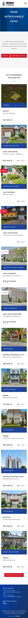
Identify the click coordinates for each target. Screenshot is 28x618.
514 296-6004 (9, 595)
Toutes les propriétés (14, 575)
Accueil (5, 55)
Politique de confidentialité (11, 612)
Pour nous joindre (18, 55)
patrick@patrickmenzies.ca (15, 596)
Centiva (17, 616)
